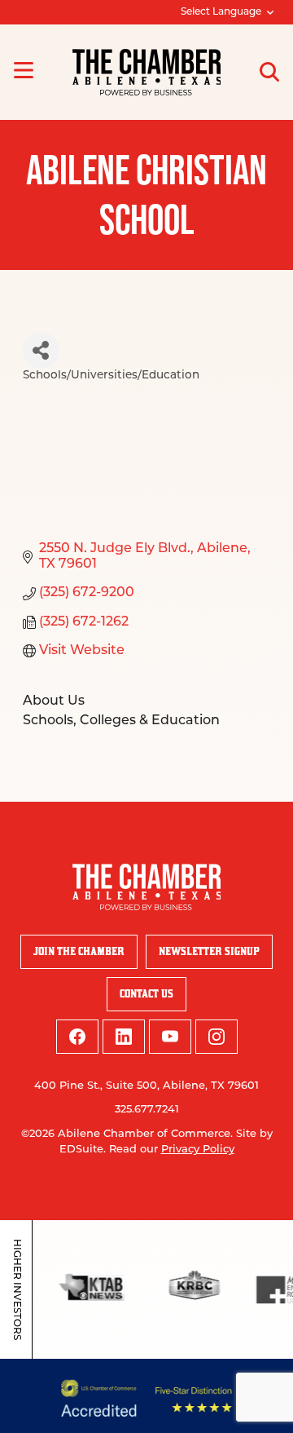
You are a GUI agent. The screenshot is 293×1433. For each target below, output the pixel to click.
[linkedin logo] (124, 1036)
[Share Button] (41, 350)
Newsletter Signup (209, 951)
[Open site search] (269, 72)
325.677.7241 (147, 1109)
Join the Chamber (79, 951)
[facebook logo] (77, 1036)
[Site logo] (146, 72)
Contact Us (146, 994)
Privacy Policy (197, 1149)
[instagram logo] (216, 1036)
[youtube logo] (170, 1036)
